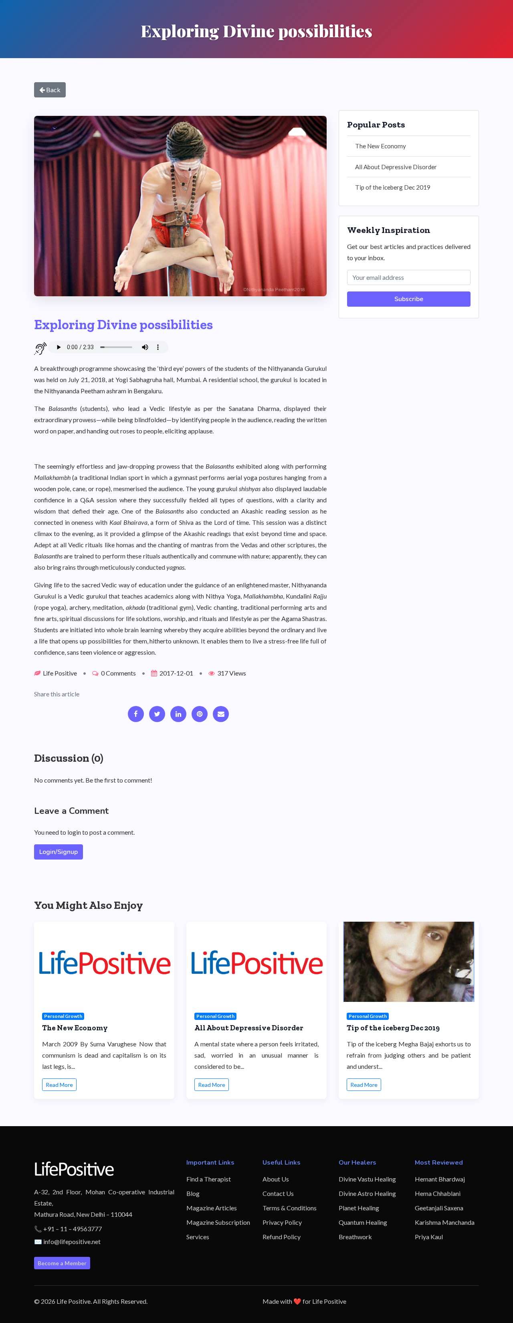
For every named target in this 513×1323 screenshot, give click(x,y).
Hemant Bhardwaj (440, 1179)
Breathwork (355, 1236)
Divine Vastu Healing (367, 1179)
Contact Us (278, 1193)
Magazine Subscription (218, 1222)
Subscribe (408, 299)
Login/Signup (58, 852)
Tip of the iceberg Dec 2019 (392, 187)
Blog (193, 1193)
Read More (59, 1084)
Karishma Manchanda (445, 1222)
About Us (276, 1179)
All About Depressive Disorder (396, 166)
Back (53, 89)
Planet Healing (359, 1208)
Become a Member (62, 1263)
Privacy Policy (282, 1222)
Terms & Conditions (290, 1208)
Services (197, 1236)
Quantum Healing (363, 1222)
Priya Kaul (429, 1236)
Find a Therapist (208, 1179)
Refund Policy (282, 1236)
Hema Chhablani (437, 1193)
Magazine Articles (211, 1208)
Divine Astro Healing (367, 1193)
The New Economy (380, 146)
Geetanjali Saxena (439, 1208)
